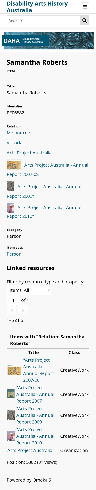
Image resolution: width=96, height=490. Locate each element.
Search (84, 20)
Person (14, 254)
